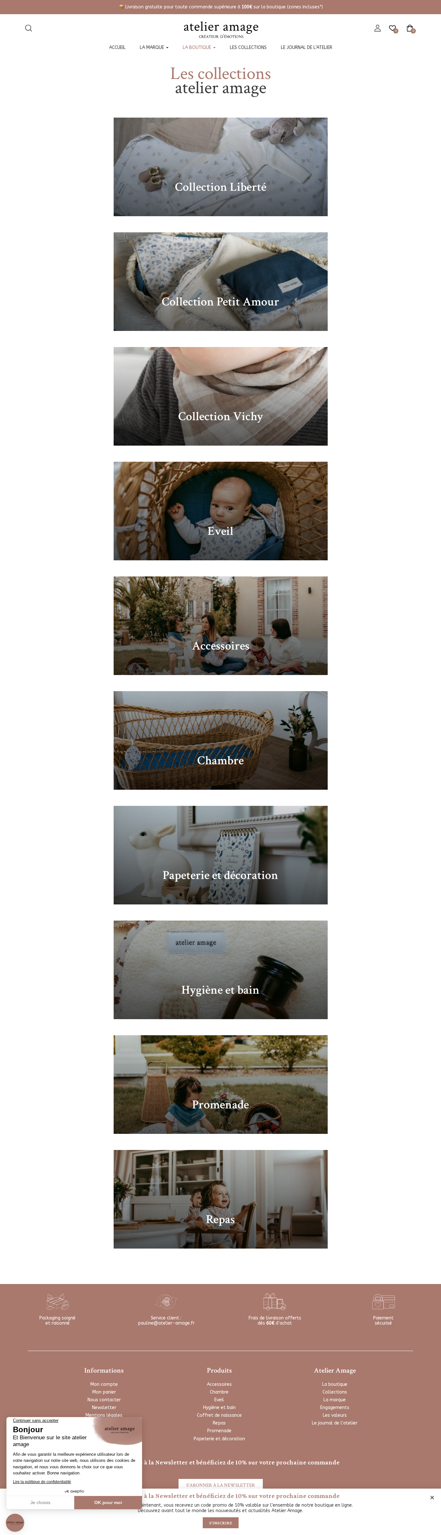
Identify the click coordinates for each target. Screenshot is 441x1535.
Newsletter (104, 1407)
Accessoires (219, 1384)
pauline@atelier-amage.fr (166, 1323)
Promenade (219, 1431)
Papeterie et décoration (219, 1439)
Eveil (219, 1400)
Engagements (334, 1407)
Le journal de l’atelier (306, 47)
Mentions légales (104, 1415)
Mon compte (104, 1384)
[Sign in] (377, 28)
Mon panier (104, 1392)
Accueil (117, 47)
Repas (219, 1423)
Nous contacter (104, 1400)
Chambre (219, 1392)
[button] (432, 1497)
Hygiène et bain (219, 1407)
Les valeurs (335, 1415)
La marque (152, 47)
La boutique (197, 47)
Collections (335, 1392)
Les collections (248, 47)
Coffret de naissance (219, 1415)
